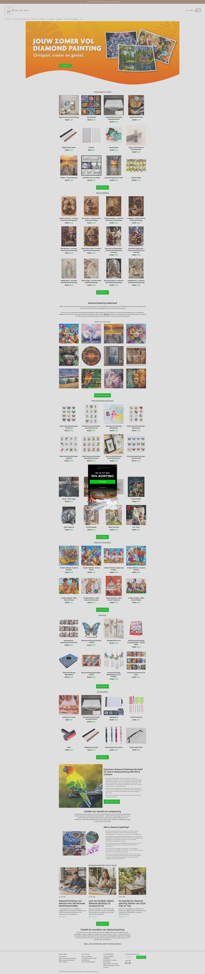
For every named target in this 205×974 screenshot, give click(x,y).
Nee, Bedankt (102, 487)
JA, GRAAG (102, 482)
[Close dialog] (115, 466)
